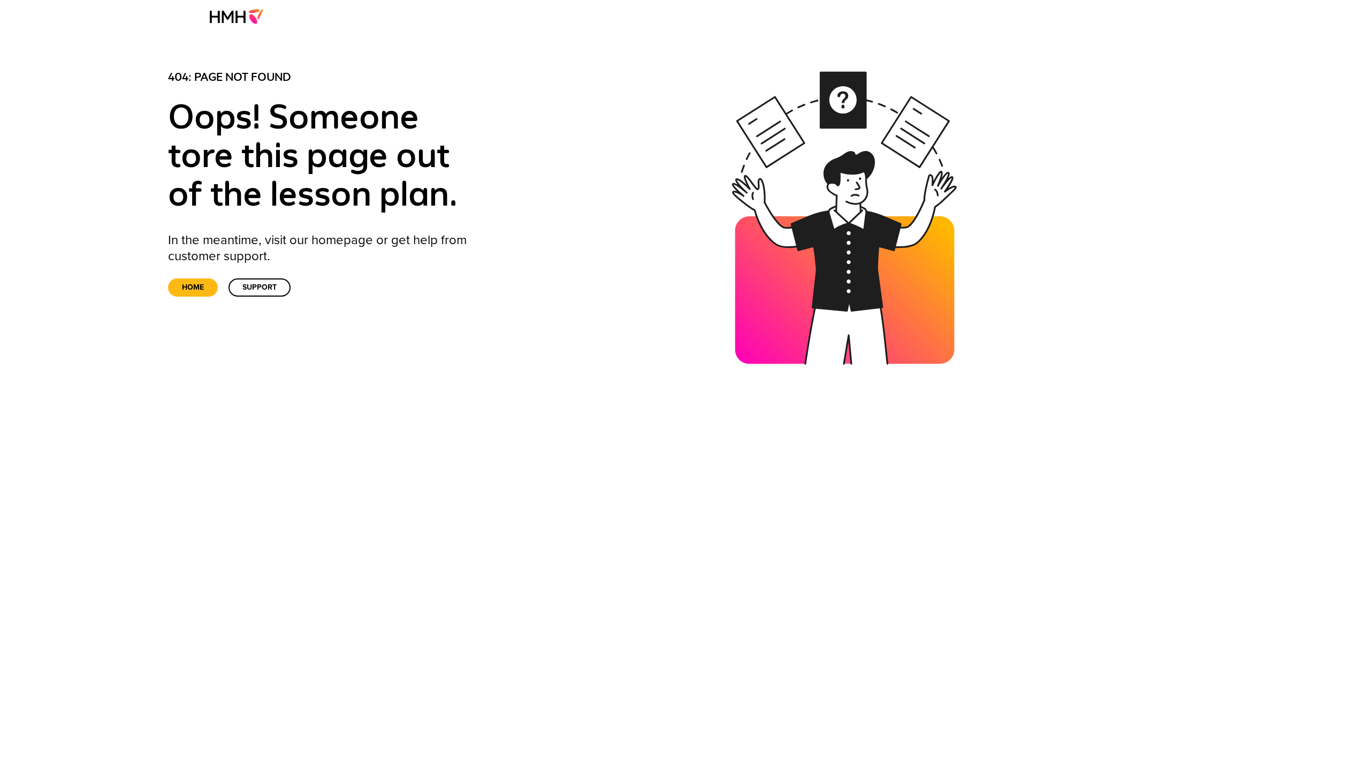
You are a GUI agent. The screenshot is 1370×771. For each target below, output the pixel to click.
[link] (239, 16)
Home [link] (193, 287)
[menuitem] (239, 16)
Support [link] (259, 287)
